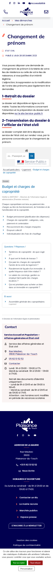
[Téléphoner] (6, 11)
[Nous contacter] (47, 11)
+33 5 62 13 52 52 (28, 464)
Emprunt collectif (14, 230)
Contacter (14, 363)
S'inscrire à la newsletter (27, 525)
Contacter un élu (28, 497)
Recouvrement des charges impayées (24, 227)
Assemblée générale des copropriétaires (27, 302)
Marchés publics (29, 510)
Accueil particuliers (11, 169)
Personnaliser (26, 569)
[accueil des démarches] (26, 150)
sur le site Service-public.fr (29, 113)
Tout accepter (19, 563)
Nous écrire (28, 470)
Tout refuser (35, 563)
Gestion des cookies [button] (27, 540)
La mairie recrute (28, 504)
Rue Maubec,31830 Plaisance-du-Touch (23, 353)
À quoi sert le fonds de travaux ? (23, 258)
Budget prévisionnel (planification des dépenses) (28, 217)
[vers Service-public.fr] (32, 162)
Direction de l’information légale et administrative (22, 319)
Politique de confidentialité (26, 545)
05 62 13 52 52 (16, 358)
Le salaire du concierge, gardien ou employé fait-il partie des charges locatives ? (24, 278)
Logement (26, 169)
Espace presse (29, 517)
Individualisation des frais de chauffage (24, 234)
